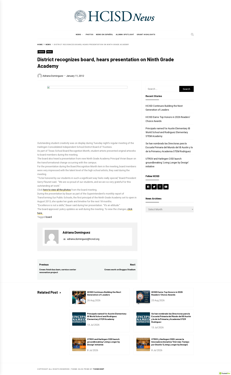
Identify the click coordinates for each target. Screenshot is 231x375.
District (41, 52)
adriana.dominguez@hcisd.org (83, 239)
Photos (89, 34)
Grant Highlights (146, 34)
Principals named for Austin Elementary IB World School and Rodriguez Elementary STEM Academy (168, 132)
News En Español (104, 34)
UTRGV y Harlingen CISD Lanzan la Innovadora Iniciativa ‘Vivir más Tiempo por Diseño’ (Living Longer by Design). (170, 342)
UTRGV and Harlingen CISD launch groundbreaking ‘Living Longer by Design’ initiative (167, 162)
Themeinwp (98, 369)
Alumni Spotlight (125, 34)
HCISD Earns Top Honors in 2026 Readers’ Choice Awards (167, 293)
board (49, 217)
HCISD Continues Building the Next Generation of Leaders (104, 293)
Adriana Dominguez (53, 75)
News (78, 34)
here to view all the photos (57, 189)
